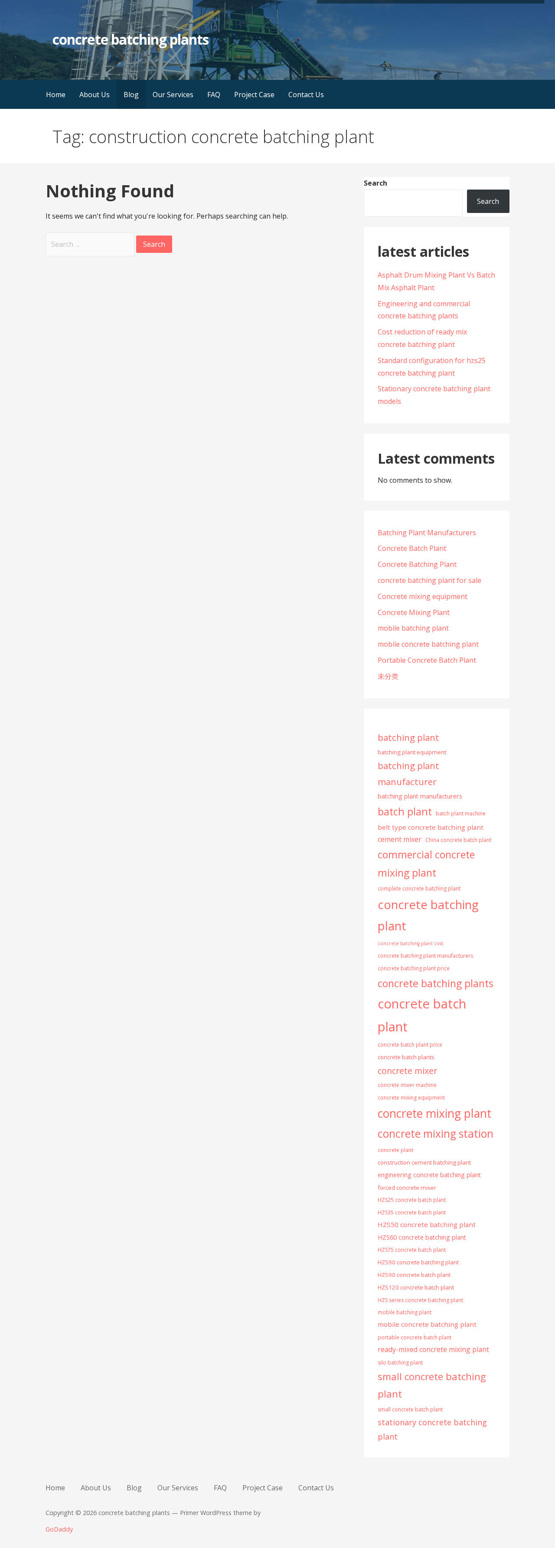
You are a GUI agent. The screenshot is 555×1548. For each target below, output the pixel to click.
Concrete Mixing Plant (414, 612)
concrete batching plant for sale (429, 580)
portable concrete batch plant (414, 1337)
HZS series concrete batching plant (420, 1300)
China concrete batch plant (458, 840)
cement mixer (399, 839)
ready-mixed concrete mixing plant (433, 1349)
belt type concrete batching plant (430, 827)
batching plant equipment (412, 752)
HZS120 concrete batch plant (416, 1287)
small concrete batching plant (432, 1385)
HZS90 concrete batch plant (414, 1275)
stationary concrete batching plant (432, 1429)
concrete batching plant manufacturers (425, 955)
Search (375, 183)
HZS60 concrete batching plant (422, 1237)
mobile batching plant (413, 628)
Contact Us (306, 94)
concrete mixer (407, 1071)
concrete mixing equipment (411, 1097)
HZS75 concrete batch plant (412, 1249)
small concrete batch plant (410, 1409)
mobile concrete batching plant (428, 644)
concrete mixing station (435, 1133)
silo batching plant (400, 1362)
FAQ (213, 94)
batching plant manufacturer (408, 773)
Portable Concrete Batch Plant (427, 660)
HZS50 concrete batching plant (427, 1224)
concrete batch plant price (410, 1044)
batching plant (408, 737)
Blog (131, 94)
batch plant (405, 811)
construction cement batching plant (424, 1162)
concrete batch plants (406, 1057)
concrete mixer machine (407, 1085)
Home (55, 94)
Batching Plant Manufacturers (427, 532)
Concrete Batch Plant (412, 548)
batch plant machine (461, 813)
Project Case (254, 94)
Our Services (173, 94)
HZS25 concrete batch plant (412, 1200)
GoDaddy (59, 1529)
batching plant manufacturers (420, 796)
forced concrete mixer (407, 1187)
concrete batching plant (428, 915)
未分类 (388, 676)
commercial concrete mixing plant (426, 863)
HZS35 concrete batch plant (412, 1212)
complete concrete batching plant (419, 888)
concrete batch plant (422, 1015)
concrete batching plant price (414, 968)
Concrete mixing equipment (422, 596)
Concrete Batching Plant (417, 564)
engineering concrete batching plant (429, 1175)
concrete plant (395, 1150)
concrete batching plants (130, 39)
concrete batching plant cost (410, 943)
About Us (94, 94)
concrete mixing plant (434, 1113)
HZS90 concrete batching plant (418, 1262)
